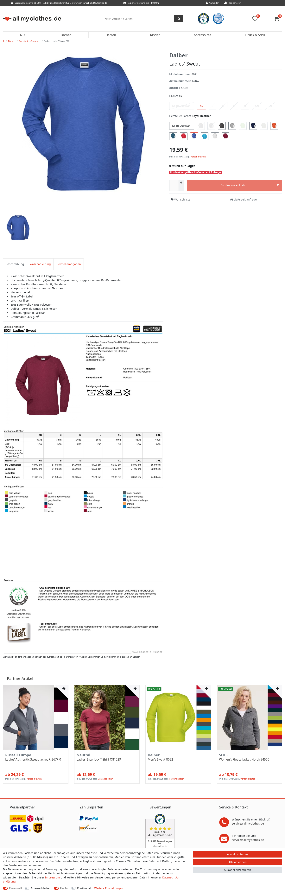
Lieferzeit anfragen (245, 199)
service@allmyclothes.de (248, 823)
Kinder (155, 35)
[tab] (15, 264)
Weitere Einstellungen (108, 888)
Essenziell (15, 888)
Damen (66, 35)
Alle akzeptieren (237, 854)
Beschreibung (15, 264)
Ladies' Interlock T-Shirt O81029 (99, 760)
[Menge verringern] (181, 188)
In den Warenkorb (233, 185)
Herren (110, 35)
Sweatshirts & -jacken (29, 41)
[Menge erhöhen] (181, 182)
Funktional (84, 888)
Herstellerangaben (68, 264)
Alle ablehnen (238, 862)
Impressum (52, 877)
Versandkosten (198, 156)
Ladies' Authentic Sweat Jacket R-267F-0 (33, 760)
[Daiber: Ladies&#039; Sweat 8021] (83, 489)
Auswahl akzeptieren (237, 870)
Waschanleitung (40, 264)
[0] (278, 19)
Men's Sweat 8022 (160, 760)
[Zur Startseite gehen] (4, 41)
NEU (23, 35)
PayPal (64, 888)
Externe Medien (41, 888)
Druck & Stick (255, 35)
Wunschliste (182, 199)
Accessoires (202, 35)
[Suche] (178, 18)
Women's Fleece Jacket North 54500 (244, 760)
